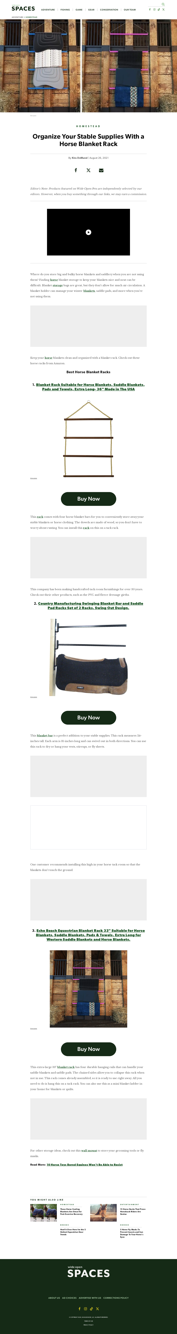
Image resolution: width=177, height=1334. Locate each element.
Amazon (33, 116)
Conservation (109, 10)
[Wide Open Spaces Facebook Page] (149, 9)
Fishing (65, 10)
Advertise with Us (90, 1298)
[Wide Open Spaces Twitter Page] (163, 9)
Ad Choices (69, 1298)
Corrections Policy (116, 1298)
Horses (124, 1225)
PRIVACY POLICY (88, 1325)
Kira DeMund (79, 158)
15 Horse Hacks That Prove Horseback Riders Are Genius (133, 1211)
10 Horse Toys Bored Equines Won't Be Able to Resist (85, 1165)
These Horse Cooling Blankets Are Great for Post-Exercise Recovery (71, 1211)
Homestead (31, 17)
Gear (91, 10)
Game (79, 10)
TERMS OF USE (88, 1321)
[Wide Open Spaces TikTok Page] (159, 9)
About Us (54, 1298)
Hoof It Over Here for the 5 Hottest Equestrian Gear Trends (73, 1232)
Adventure (48, 10)
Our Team (130, 10)
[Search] (163, 4)
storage (58, 285)
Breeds (64, 1225)
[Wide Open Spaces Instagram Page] (154, 9)
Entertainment (129, 1204)
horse (54, 279)
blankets (89, 290)
